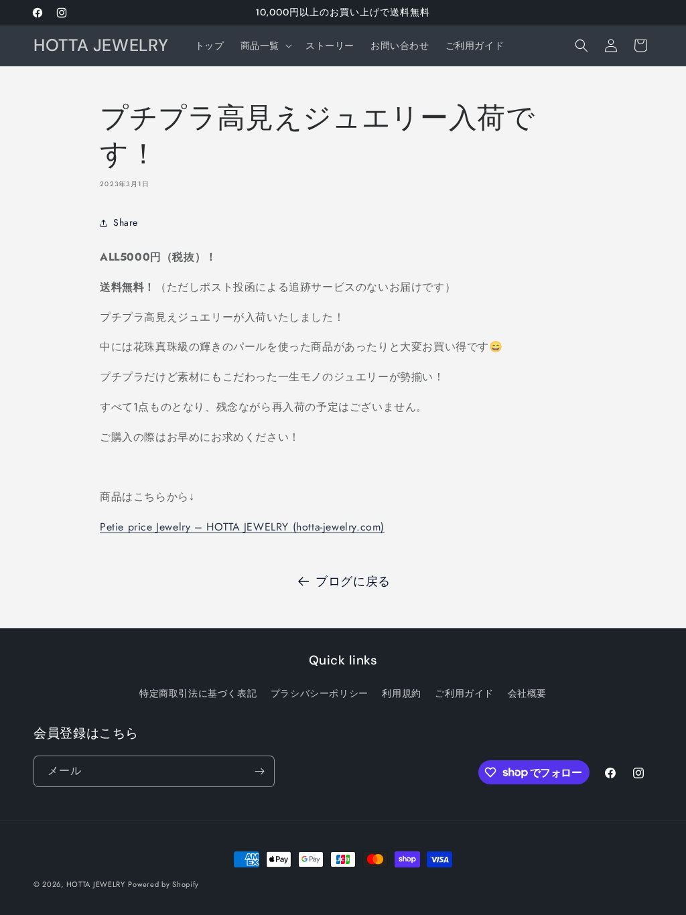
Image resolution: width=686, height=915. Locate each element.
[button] (264, 45)
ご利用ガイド (464, 693)
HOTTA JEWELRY (95, 884)
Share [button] (125, 222)
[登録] (259, 771)
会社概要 (527, 693)
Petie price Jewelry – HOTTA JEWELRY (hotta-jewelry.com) (242, 527)
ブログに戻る (353, 581)
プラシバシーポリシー (319, 693)
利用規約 (401, 693)
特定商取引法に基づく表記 (198, 693)
